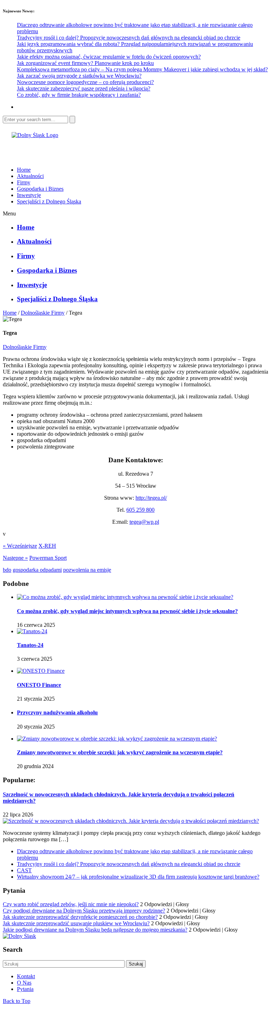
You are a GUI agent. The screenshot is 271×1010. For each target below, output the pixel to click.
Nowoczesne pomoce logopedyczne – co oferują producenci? (85, 82)
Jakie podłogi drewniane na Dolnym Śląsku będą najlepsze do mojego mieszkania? (95, 930)
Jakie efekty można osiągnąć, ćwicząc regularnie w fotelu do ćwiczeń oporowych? (109, 57)
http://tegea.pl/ (151, 498)
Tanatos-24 (30, 645)
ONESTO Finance (39, 685)
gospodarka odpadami (37, 570)
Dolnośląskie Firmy (43, 313)
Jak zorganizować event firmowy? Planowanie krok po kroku (85, 63)
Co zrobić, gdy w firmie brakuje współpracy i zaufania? (79, 95)
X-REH (47, 546)
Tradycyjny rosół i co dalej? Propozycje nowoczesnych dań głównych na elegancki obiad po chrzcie (128, 38)
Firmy (23, 182)
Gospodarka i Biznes (40, 189)
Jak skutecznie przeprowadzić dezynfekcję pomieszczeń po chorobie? (80, 917)
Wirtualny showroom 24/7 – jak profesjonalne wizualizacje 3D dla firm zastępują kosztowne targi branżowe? (138, 877)
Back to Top (16, 1001)
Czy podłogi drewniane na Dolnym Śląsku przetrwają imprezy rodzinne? (84, 911)
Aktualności (30, 176)
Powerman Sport (48, 558)
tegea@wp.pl (144, 522)
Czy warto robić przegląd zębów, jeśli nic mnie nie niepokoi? (71, 904)
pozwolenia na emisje (87, 570)
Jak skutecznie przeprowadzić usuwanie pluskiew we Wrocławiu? (76, 923)
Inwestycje (29, 195)
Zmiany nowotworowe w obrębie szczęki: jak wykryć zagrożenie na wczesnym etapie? (120, 752)
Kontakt (26, 976)
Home (24, 170)
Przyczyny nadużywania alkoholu (57, 712)
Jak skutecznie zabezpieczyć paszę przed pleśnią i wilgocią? (83, 88)
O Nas (24, 983)
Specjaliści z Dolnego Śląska (49, 201)
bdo (7, 570)
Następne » (15, 558)
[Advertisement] (85, 149)
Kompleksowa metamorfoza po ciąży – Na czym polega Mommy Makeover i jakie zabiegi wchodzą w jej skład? (142, 69)
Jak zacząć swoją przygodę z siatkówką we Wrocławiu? (79, 76)
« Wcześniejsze (20, 546)
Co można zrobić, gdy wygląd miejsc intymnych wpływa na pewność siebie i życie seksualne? (127, 611)
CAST (24, 870)
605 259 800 (140, 510)
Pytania (25, 989)
